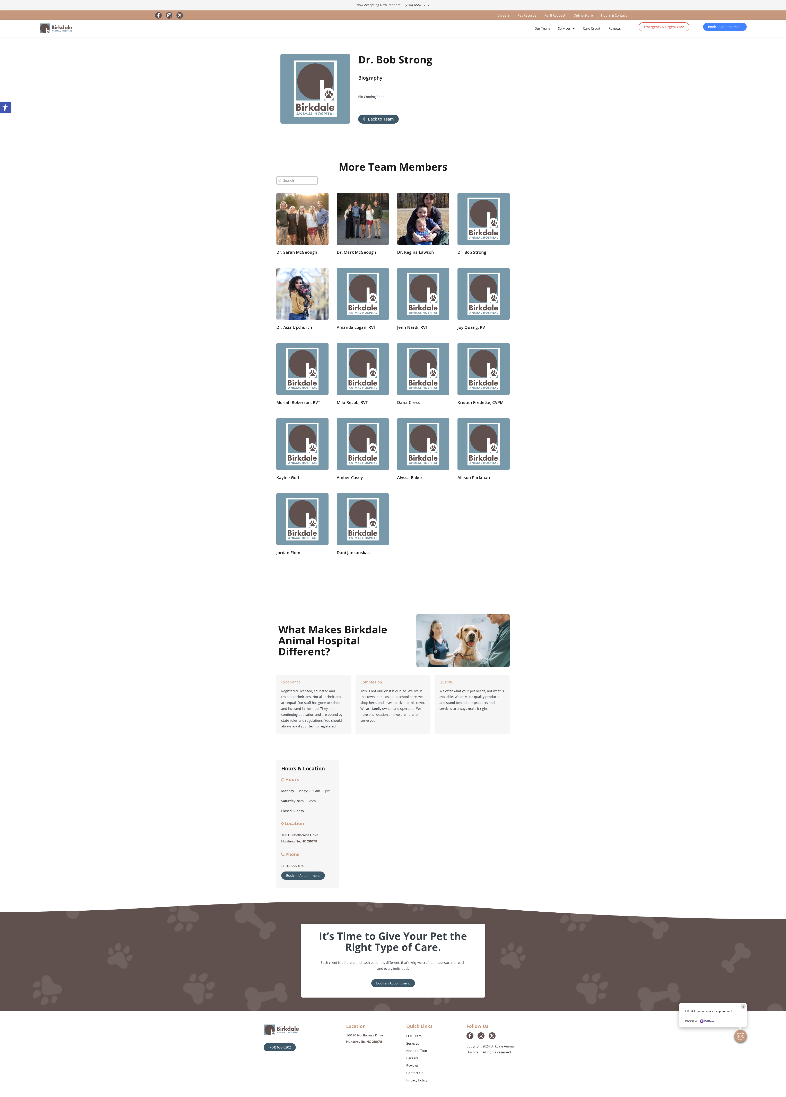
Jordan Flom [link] (288, 552)
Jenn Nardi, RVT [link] (412, 327)
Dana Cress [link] (408, 402)
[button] (740, 1036)
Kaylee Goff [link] (287, 477)
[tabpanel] (432, 97)
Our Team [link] (542, 28)
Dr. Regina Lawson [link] (415, 252)
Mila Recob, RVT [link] (352, 402)
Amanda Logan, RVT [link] (356, 327)
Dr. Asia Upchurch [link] (294, 327)
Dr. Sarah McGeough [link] (296, 252)
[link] (5, 107)
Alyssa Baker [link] (409, 477)
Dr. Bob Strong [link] (471, 252)
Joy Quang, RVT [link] (472, 327)
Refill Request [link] (554, 15)
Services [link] (564, 28)
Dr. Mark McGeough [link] (356, 252)
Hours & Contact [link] (614, 15)
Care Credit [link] (591, 28)
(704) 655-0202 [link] (417, 5)
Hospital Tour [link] (416, 1051)
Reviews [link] (615, 28)
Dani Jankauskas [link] (353, 552)
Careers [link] (503, 15)
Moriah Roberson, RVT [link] (298, 402)
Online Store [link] (583, 15)
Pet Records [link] (527, 15)
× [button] (743, 1006)
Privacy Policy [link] (416, 1080)
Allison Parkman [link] (473, 477)
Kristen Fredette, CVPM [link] (480, 402)
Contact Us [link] (414, 1073)
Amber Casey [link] (350, 477)
